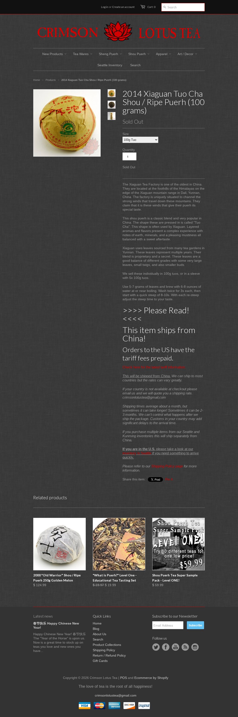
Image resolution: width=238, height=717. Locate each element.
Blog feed (185, 647)
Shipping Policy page (167, 466)
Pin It (169, 479)
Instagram (195, 647)
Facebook (165, 647)
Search (98, 639)
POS (123, 678)
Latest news (43, 616)
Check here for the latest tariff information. (154, 367)
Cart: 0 (151, 7)
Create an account (123, 7)
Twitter (156, 647)
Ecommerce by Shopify (151, 678)
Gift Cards (100, 661)
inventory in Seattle (136, 453)
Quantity (128, 150)
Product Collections (107, 645)
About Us (99, 634)
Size (125, 134)
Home (97, 623)
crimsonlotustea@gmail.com (115, 695)
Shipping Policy (104, 650)
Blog (96, 629)
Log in (104, 7)
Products (51, 80)
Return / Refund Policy (109, 655)
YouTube (175, 647)
